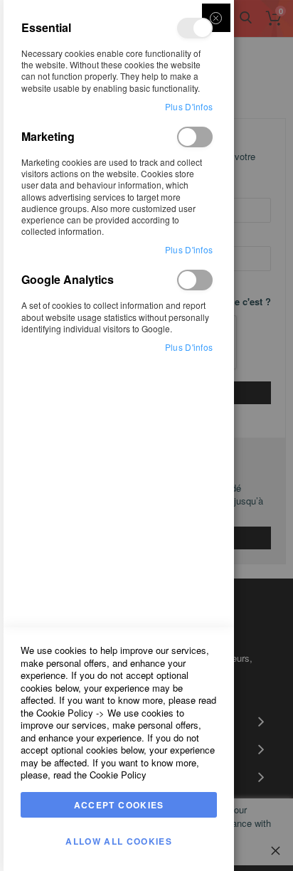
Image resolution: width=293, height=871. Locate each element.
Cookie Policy (64, 712)
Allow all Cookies (118, 841)
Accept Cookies (119, 804)
